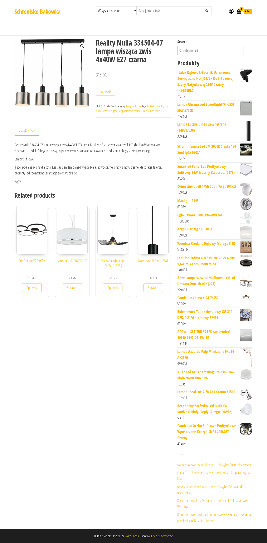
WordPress (132, 535)
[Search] (248, 50)
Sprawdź (105, 91)
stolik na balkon (154, 111)
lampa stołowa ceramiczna (132, 111)
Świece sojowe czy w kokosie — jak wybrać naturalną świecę (214, 464)
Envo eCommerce (162, 535)
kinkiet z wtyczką (155, 106)
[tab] (30, 130)
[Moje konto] (231, 11)
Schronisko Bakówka (37, 11)
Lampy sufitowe (133, 106)
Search (182, 41)
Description (27, 130)
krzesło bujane (110, 111)
